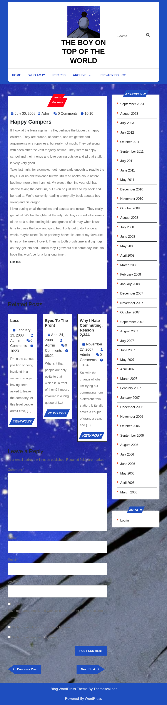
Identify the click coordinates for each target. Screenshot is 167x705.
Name (13, 537)
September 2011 (132, 151)
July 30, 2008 (25, 113)
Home (16, 75)
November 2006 (131, 416)
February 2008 (130, 274)
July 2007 (127, 341)
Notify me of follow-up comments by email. (42, 627)
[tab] (150, 35)
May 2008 (127, 246)
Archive (79, 75)
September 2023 (132, 104)
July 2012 (127, 132)
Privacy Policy (113, 75)
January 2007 (130, 397)
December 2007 (131, 293)
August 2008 (129, 217)
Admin (47, 113)
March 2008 (128, 265)
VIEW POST (23, 422)
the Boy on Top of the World (83, 52)
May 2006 (127, 473)
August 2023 (129, 113)
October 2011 (129, 142)
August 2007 (129, 331)
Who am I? (36, 75)
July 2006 (127, 454)
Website (13, 582)
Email (13, 560)
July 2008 (127, 227)
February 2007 (130, 388)
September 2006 (132, 435)
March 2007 (128, 378)
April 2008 (127, 255)
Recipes (58, 75)
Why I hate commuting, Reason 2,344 (91, 327)
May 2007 (127, 360)
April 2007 (127, 369)
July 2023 (127, 123)
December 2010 (131, 189)
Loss (14, 320)
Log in (124, 520)
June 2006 (127, 464)
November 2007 (131, 303)
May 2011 (127, 180)
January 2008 (130, 284)
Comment (16, 469)
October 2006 (130, 426)
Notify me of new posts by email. (35, 637)
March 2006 (128, 492)
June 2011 (127, 170)
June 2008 (127, 236)
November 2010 (131, 198)
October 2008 (130, 208)
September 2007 (132, 322)
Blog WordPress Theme (69, 689)
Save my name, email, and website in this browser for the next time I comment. (56, 614)
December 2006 (131, 407)
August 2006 (129, 445)
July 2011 (127, 161)
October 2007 (130, 312)
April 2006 (127, 483)
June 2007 (127, 350)
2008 (57, 98)
